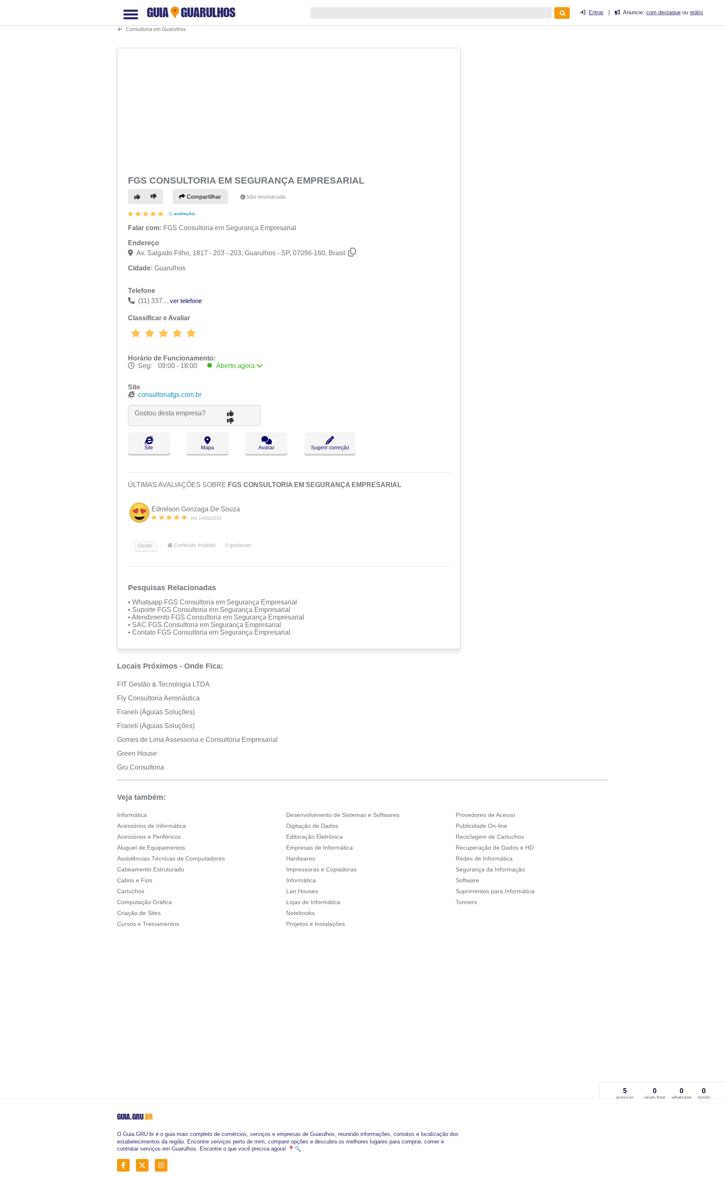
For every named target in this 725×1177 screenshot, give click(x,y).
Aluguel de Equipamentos (151, 847)
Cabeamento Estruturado (150, 869)
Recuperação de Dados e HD (495, 847)
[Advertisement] (290, 110)
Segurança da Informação (490, 869)
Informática (132, 814)
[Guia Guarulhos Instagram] (163, 1165)
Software (467, 880)
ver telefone (186, 300)
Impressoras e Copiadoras (321, 869)
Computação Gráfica (144, 902)
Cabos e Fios (134, 880)
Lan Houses (302, 891)
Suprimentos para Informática (495, 891)
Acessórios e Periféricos (149, 836)
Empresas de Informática (319, 847)
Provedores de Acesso (485, 814)
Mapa (207, 448)
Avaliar (266, 448)
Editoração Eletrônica (314, 836)
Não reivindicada (266, 197)
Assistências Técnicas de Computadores (171, 858)
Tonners (466, 902)
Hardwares (300, 858)
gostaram (238, 545)
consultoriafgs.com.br (169, 394)
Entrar (596, 12)
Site (148, 448)
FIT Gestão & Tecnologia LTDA (163, 684)
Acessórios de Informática (151, 825)
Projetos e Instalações (315, 923)
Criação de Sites (139, 913)
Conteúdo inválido (194, 545)
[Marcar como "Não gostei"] (155, 197)
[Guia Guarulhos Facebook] (125, 1165)
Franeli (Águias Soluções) (156, 712)
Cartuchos (130, 891)
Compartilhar (203, 196)
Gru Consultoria (140, 767)
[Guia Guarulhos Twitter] (144, 1165)
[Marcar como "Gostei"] (138, 197)
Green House (137, 753)
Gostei (144, 546)
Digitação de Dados (312, 825)
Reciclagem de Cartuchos (490, 836)
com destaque (663, 12)
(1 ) (181, 213)
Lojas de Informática (313, 902)
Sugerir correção (330, 448)
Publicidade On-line (481, 825)
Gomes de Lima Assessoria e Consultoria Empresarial (197, 739)
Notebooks (300, 913)
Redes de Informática (484, 858)
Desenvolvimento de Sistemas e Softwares (342, 814)
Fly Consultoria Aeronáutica (158, 698)
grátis (696, 12)
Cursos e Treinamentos (148, 923)
